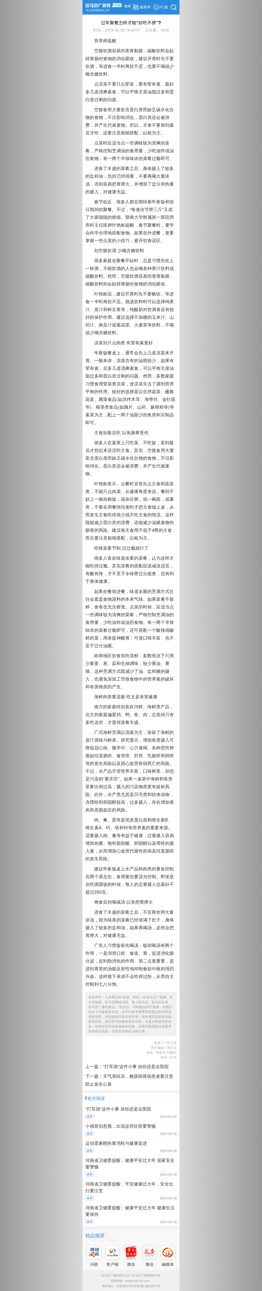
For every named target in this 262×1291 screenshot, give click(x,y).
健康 (127, 5)
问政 (94, 1264)
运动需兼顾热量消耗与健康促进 (116, 1143)
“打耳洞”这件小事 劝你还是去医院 (136, 1066)
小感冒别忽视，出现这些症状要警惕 (120, 1126)
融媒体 (168, 1264)
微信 (131, 1264)
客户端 (112, 1264)
